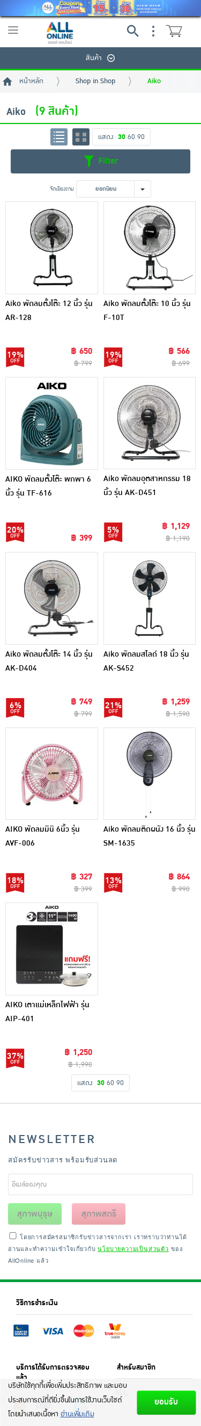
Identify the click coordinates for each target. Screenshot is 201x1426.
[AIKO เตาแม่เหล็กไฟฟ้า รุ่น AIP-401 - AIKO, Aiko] (51, 949)
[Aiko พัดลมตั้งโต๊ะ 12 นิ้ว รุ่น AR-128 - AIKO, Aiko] (51, 247)
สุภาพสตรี (98, 1213)
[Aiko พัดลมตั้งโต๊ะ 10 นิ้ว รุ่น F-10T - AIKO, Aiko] (149, 247)
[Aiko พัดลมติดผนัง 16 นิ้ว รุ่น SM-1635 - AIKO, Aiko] (149, 773)
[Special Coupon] (100, 8)
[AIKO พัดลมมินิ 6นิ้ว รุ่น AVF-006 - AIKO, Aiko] (51, 773)
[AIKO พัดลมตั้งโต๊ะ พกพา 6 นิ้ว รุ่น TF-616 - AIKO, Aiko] (51, 423)
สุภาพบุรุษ (35, 1213)
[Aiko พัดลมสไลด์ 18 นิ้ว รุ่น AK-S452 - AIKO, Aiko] (149, 598)
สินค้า (94, 58)
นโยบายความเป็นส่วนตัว (133, 1248)
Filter (106, 161)
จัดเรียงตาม (62, 189)
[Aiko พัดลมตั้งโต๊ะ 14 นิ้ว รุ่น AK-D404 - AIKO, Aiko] (51, 598)
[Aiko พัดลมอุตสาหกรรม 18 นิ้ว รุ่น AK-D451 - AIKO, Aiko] (149, 423)
